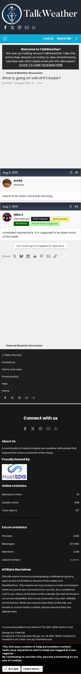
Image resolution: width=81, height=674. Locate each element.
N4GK (8, 83)
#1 (76, 172)
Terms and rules (12, 369)
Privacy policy (10, 376)
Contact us (8, 362)
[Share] (71, 172)
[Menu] (5, 38)
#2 (76, 206)
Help (5, 383)
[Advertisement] (40, 127)
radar (39, 83)
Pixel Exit (20, 632)
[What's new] (76, 38)
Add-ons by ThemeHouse (36, 639)
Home (5, 391)
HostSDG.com (10, 639)
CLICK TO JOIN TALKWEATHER (41, 65)
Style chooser (13, 355)
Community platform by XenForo (37, 627)
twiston (74, 560)
